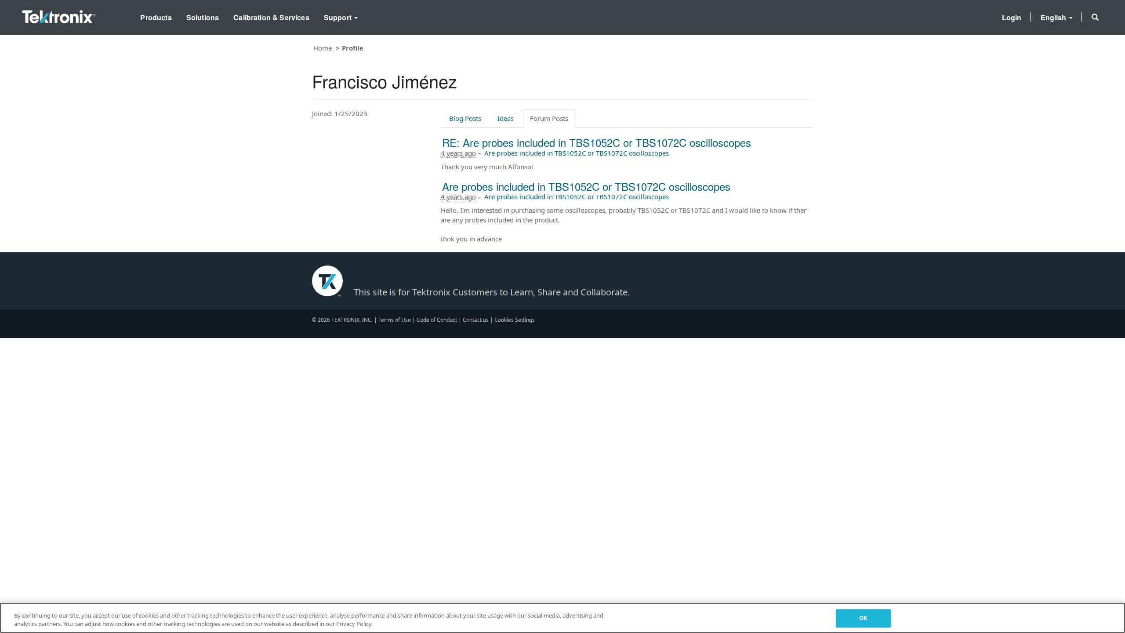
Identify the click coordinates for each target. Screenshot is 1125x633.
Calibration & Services (271, 17)
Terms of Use (394, 320)
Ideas (505, 118)
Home (322, 48)
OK (863, 618)
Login (1012, 17)
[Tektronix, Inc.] (59, 15)
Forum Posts (549, 118)
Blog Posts (465, 118)
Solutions (202, 17)
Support (338, 17)
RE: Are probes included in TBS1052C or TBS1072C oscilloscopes (596, 142)
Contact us (476, 320)
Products (155, 17)
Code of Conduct (437, 320)
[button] (1095, 17)
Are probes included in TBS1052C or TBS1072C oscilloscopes (576, 153)
